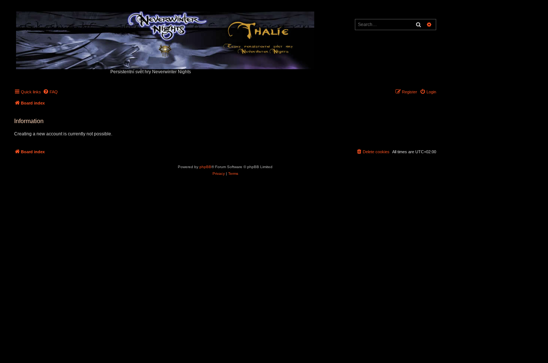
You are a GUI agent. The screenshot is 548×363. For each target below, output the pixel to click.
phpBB (205, 167)
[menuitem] (50, 91)
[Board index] (165, 38)
